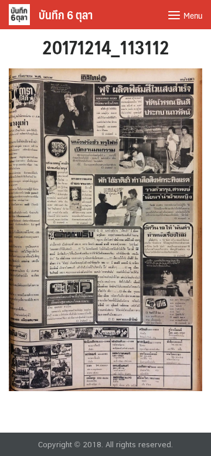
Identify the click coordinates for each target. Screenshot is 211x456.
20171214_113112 (105, 47)
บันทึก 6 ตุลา (66, 15)
